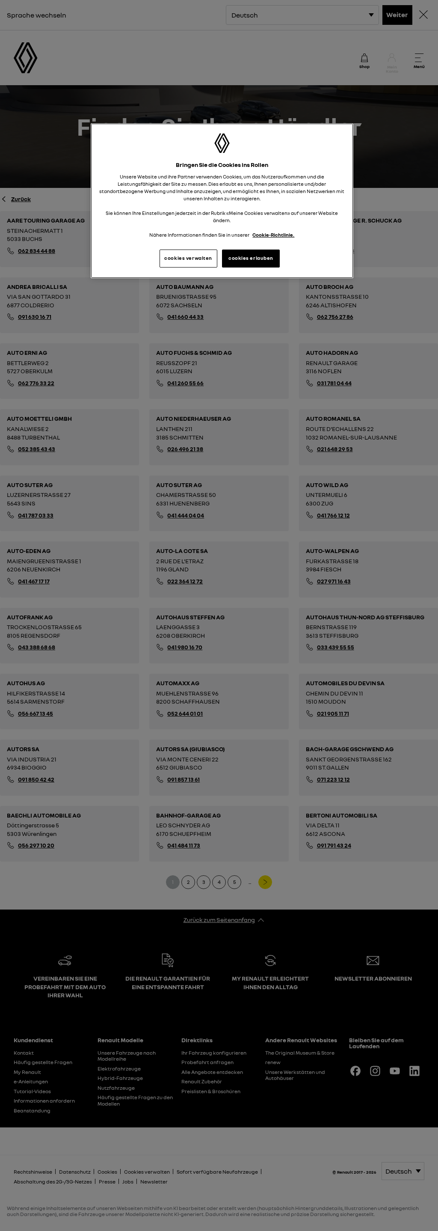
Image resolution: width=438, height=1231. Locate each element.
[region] (222, 201)
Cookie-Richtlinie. (273, 235)
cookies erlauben (250, 258)
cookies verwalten (188, 258)
